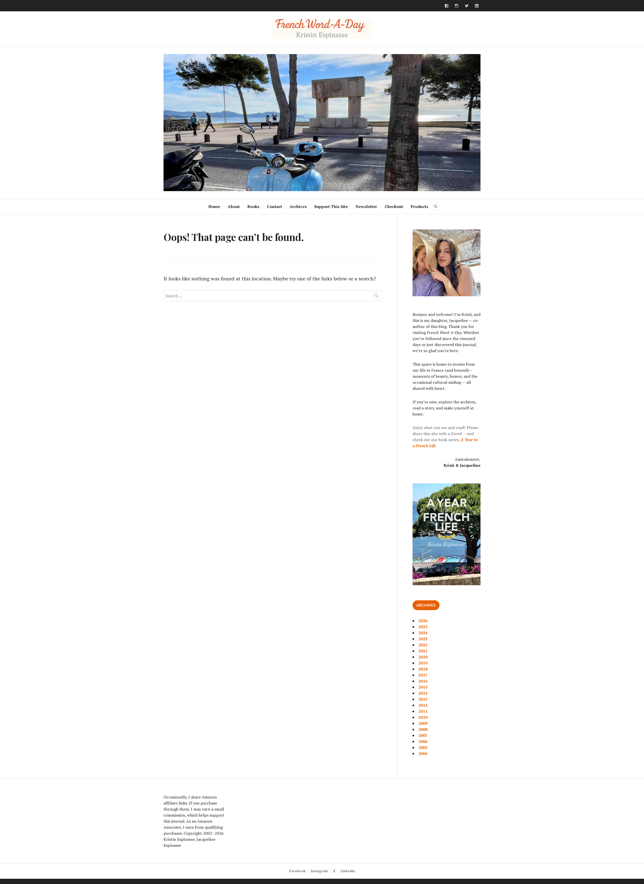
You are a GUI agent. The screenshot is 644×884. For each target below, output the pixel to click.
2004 (422, 753)
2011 (422, 711)
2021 (422, 651)
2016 (422, 681)
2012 (422, 705)
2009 (422, 723)
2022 (422, 645)
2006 (422, 741)
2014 (422, 693)
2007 (422, 735)
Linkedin (348, 871)
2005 (422, 747)
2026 (422, 620)
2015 (422, 687)
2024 (422, 633)
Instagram (319, 871)
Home (214, 206)
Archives (298, 206)
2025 (422, 626)
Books (253, 206)
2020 (422, 657)
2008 (422, 729)
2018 (422, 669)
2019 (422, 663)
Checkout (394, 206)
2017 (422, 675)
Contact (274, 206)
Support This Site (331, 206)
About (234, 206)
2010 (422, 717)
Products (419, 206)
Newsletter (366, 206)
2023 (422, 639)
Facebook (297, 871)
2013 (422, 699)
